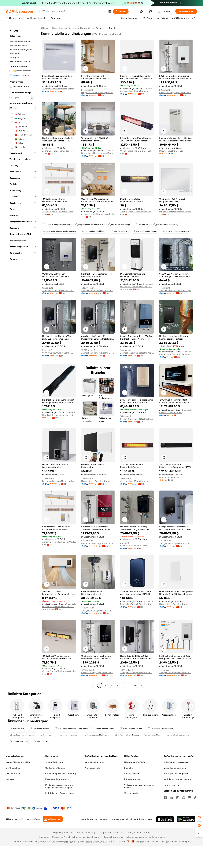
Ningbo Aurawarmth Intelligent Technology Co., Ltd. (176, 211)
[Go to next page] (141, 685)
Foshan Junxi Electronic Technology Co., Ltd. (176, 354)
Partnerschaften (171, 785)
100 (135, 685)
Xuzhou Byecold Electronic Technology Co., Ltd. (59, 211)
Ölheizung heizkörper (105, 728)
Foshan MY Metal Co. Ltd (170, 412)
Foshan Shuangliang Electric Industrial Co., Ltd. (176, 92)
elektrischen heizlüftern (95, 231)
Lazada (99, 832)
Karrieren (10, 779)
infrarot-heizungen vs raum (177, 231)
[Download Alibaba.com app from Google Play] (187, 819)
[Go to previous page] (93, 685)
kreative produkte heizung (98, 735)
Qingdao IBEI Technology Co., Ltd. (57, 415)
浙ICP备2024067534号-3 (177, 841)
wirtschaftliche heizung (132, 728)
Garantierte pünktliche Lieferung (60, 773)
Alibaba (44, 28)
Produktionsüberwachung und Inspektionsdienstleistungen (59, 786)
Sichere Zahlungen (54, 762)
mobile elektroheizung (179, 735)
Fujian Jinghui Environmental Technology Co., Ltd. (98, 153)
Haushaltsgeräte (59, 28)
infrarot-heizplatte (70, 735)
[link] (199, 818)
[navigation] (22, 357)
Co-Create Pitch (13, 768)
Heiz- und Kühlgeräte (81, 28)
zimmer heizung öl (20, 741)
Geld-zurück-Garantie (55, 768)
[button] (110, 11)
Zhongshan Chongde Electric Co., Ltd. (59, 290)
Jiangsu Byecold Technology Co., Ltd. (98, 214)
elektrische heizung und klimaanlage (61, 231)
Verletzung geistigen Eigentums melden (139, 786)
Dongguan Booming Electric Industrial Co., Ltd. (59, 481)
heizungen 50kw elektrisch (162, 728)
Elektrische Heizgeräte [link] (106, 28)
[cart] (151, 12)
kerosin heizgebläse (41, 728)
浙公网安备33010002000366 (150, 841)
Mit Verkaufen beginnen (175, 768)
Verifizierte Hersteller (94, 762)
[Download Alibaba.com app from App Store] (165, 819)
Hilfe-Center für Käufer (134, 762)
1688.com (68, 832)
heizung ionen (42, 741)
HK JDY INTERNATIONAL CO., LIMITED (137, 286)
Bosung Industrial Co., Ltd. (171, 151)
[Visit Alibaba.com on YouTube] (189, 797)
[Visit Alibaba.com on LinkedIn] (171, 797)
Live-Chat (128, 768)
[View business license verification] (128, 841)
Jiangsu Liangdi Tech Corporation (135, 91)
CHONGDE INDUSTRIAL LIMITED (57, 353)
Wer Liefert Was (144, 832)
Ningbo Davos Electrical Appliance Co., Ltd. (98, 92)
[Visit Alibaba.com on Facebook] (165, 797)
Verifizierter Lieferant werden (177, 779)
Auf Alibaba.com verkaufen (176, 762)
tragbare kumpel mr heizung (58, 225)
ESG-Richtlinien (13, 773)
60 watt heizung (120, 231)
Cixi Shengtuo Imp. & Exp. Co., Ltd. (135, 151)
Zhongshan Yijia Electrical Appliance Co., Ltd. (59, 88)
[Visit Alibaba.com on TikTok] (195, 797)
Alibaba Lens (12, 819)
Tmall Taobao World (84, 832)
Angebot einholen (93, 768)
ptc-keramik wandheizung (167, 225)
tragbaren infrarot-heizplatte (90, 225)
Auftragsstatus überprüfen (176, 773)
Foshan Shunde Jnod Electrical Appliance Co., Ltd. (137, 419)
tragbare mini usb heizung (23, 735)
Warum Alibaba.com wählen (18, 762)
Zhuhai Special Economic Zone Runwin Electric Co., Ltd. (59, 151)
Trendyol (131, 832)
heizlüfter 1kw (18, 728)
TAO (122, 832)
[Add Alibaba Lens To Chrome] (53, 819)
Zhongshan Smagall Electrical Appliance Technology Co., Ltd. (176, 290)
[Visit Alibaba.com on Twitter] (177, 797)
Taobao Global (111, 832)
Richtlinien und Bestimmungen (59, 793)
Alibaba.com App (145, 819)
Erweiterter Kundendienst (57, 779)
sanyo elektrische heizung (146, 231)
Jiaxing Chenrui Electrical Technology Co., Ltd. (137, 211)
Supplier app (87, 819)
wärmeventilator (154, 735)
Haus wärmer (48, 735)
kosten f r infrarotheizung (128, 735)
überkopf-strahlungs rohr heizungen (73, 728)
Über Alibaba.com (14, 756)
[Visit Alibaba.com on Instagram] (183, 797)
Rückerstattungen (132, 779)
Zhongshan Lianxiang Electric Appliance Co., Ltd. (137, 353)
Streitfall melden (131, 773)
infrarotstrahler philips (120, 225)
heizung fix (143, 225)
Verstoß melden (131, 793)
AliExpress (56, 832)
